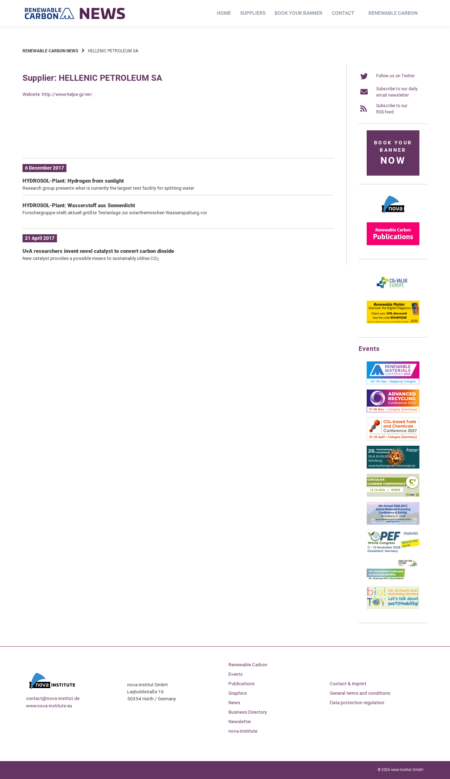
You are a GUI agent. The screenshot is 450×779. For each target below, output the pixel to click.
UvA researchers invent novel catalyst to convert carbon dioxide (98, 251)
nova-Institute (243, 731)
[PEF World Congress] (393, 551)
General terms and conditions (360, 693)
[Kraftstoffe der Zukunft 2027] (393, 579)
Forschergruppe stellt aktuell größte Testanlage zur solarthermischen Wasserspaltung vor (114, 212)
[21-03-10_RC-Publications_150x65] (393, 243)
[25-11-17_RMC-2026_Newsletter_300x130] (393, 382)
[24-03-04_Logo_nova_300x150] (393, 215)
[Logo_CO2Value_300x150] (393, 294)
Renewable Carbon (393, 13)
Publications (242, 683)
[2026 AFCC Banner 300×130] (393, 523)
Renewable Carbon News (50, 50)
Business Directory (248, 712)
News (234, 702)
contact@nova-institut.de (52, 698)
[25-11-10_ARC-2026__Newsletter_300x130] (393, 410)
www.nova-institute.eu (49, 705)
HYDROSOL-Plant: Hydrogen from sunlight (73, 181)
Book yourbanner (393, 153)
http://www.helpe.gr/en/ (67, 94)
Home (224, 13)
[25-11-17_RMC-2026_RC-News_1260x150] (178, 142)
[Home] (75, 13)
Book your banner (298, 13)
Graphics (238, 693)
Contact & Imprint (348, 683)
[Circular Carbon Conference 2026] (393, 495)
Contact (343, 13)
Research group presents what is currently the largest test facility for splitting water (108, 188)
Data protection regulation (357, 702)
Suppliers (252, 13)
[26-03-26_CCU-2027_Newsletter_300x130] (393, 439)
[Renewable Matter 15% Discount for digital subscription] (393, 322)
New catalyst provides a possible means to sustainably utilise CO (90, 258)
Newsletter (240, 721)
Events (236, 674)
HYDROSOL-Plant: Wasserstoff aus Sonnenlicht (78, 205)
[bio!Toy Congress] (393, 607)
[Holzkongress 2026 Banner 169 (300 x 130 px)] (393, 467)
